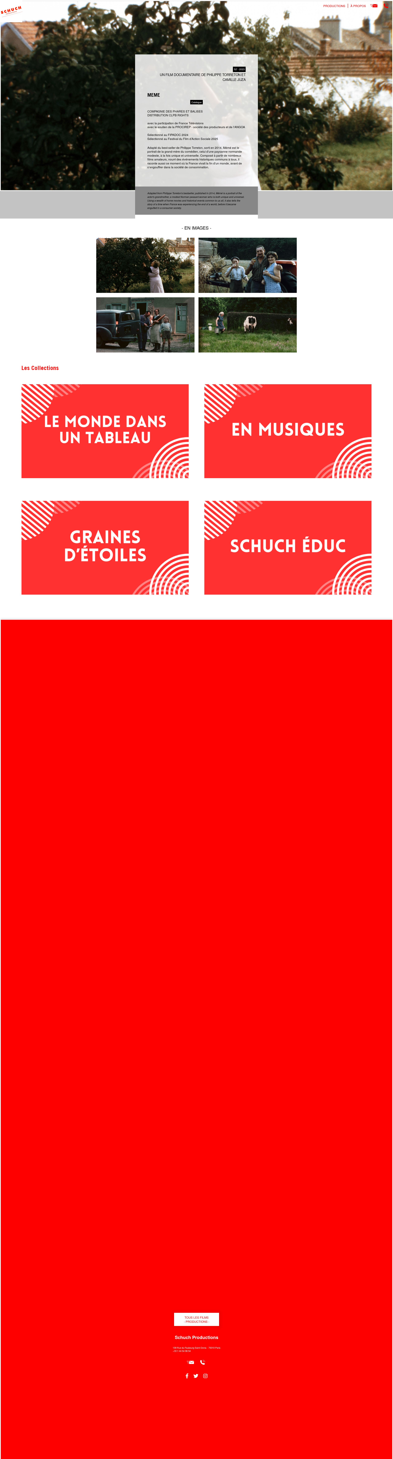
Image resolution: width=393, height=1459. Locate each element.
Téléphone (386, 5)
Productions (334, 6)
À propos (358, 6)
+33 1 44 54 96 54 (182, 1350)
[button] (145, 291)
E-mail (373, 5)
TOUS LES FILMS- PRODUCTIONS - (196, 1319)
